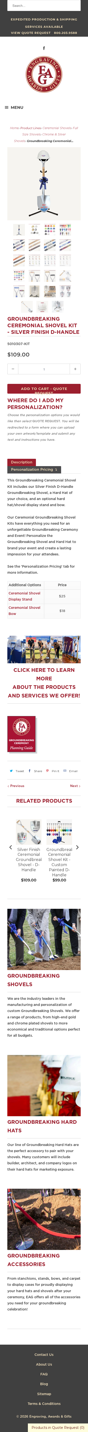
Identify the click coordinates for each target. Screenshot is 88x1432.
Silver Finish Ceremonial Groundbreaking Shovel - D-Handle (29, 859)
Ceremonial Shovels (57, 128)
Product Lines (30, 128)
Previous (16, 786)
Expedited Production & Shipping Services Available (44, 20)
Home (14, 128)
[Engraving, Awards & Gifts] (44, 76)
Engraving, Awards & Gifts (50, 1416)
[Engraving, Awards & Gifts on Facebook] (44, 48)
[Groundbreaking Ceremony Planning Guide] (22, 752)
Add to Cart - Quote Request (44, 390)
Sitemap (44, 1394)
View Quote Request (31, 33)
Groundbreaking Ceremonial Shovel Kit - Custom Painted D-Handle (59, 862)
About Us (44, 1364)
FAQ (44, 1374)
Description (21, 462)
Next (74, 786)
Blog (44, 1384)
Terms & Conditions (44, 1403)
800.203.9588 (65, 33)
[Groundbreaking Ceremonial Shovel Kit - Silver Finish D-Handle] (44, 183)
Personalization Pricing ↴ (34, 469)
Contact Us (44, 1354)
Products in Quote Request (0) (58, 1427)
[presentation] (10, 847)
